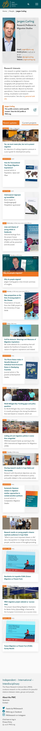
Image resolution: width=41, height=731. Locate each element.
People (11, 11)
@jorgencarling (27, 57)
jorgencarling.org (29, 60)
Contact (5, 703)
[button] (37, 4)
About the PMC (9, 697)
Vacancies (6, 700)
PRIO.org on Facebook (14, 712)
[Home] (10, 5)
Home (5, 11)
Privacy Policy (7, 722)
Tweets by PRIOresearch (14, 709)
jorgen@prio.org (28, 49)
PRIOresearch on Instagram (16, 715)
